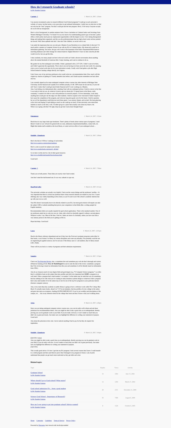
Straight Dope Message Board (10, 2)
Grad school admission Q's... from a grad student (48, 389)
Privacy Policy (70, 420)
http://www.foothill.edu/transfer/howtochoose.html (46, 155)
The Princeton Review (44, 261)
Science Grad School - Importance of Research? (48, 397)
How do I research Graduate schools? (53, 6)
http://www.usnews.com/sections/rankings (44, 143)
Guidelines (48, 420)
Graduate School (37, 373)
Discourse (41, 425)
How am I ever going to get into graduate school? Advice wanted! (54, 404)
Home (32, 420)
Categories (39, 420)
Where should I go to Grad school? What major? (48, 381)
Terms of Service (59, 420)
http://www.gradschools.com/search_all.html (44, 149)
